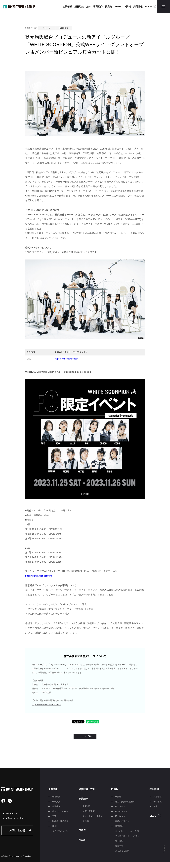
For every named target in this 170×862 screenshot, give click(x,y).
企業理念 (56, 806)
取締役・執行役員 (60, 821)
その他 (86, 821)
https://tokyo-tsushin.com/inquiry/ (46, 704)
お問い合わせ (17, 830)
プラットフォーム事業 (93, 816)
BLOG (148, 6)
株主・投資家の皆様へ (125, 801)
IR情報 (127, 6)
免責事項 (119, 846)
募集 (156, 806)
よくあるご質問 (122, 851)
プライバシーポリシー (15, 818)
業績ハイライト (122, 821)
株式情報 (119, 826)
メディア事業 (89, 811)
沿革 (54, 816)
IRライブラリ (121, 811)
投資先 (108, 6)
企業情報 (67, 6)
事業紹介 (98, 6)
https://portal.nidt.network (38, 575)
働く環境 (158, 801)
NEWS (118, 6)
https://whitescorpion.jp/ (66, 358)
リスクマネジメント (61, 831)
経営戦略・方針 (83, 6)
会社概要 (56, 796)
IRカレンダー (121, 816)
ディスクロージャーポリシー (128, 836)
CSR (54, 826)
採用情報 (138, 6)
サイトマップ (11, 813)
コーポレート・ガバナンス (127, 831)
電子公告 (119, 841)
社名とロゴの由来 (60, 811)
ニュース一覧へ (85, 736)
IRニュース (120, 806)
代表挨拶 (56, 801)
